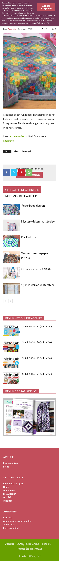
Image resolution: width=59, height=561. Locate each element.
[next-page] (11, 301)
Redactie (12, 29)
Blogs (6, 466)
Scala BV (46, 543)
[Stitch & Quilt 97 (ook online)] (11, 330)
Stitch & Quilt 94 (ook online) (37, 374)
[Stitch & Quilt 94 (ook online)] (11, 378)
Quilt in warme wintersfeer (37, 285)
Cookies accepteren (46, 7)
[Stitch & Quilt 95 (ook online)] (11, 362)
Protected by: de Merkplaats (29, 548)
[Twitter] (14, 172)
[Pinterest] (21, 172)
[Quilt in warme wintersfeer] (11, 288)
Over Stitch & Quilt (13, 483)
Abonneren (9, 490)
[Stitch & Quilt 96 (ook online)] (11, 346)
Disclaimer (9, 543)
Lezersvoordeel (11, 527)
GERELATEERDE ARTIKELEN (22, 189)
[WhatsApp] (29, 172)
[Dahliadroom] (11, 241)
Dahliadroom (29, 237)
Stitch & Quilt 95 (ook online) (37, 358)
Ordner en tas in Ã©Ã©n (36, 269)
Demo (6, 487)
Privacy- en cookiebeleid (28, 543)
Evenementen (10, 463)
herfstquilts (27, 151)
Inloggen (7, 500)
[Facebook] (6, 172)
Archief (7, 497)
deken (16, 151)
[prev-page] (5, 301)
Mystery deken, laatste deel (38, 221)
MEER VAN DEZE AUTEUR (21, 196)
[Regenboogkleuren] (11, 209)
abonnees (8, 140)
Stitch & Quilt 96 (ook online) (37, 342)
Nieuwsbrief (9, 493)
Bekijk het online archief (23, 318)
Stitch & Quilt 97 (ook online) (37, 326)
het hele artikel (17, 136)
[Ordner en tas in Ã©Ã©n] (11, 273)
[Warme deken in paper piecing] (11, 257)
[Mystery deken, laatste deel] (11, 225)
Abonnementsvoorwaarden (17, 521)
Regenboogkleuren (33, 205)
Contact (7, 517)
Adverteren (9, 524)
